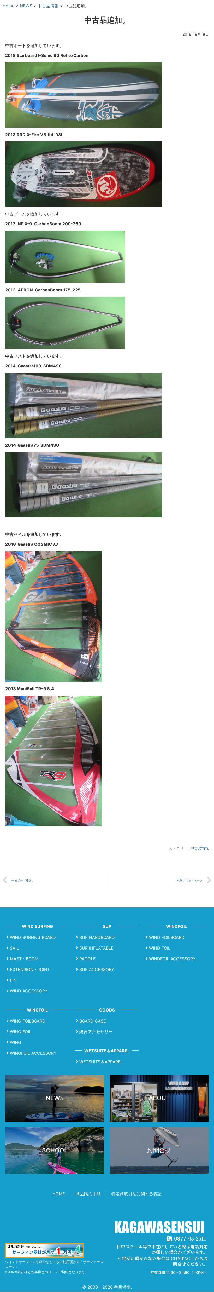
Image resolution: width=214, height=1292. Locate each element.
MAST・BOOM (24, 958)
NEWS (26, 5)
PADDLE (87, 958)
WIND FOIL (159, 948)
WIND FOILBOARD (167, 937)
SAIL (14, 948)
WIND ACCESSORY (29, 991)
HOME (58, 1193)
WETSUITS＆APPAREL (101, 1061)
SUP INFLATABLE (96, 948)
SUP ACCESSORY (96, 969)
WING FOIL (20, 1031)
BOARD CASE (92, 1021)
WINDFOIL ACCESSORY (172, 958)
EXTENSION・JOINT (30, 969)
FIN (13, 980)
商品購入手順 (88, 1193)
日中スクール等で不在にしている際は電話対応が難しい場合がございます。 (162, 1249)
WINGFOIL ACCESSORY (33, 1053)
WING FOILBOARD (27, 1021)
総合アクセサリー (96, 1031)
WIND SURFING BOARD (33, 937)
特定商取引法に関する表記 (136, 1193)
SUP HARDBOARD (97, 937)
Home (8, 5)
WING (15, 1042)
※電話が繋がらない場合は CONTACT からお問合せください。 (163, 1261)
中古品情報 (48, 5)
